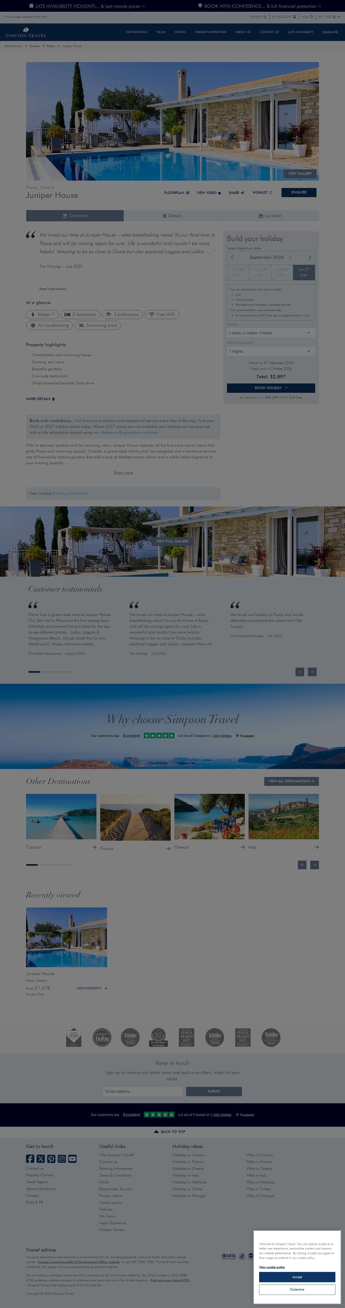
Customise (297, 1289)
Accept (297, 1276)
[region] (297, 1267)
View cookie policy (272, 1267)
